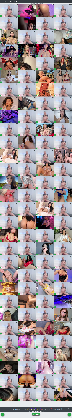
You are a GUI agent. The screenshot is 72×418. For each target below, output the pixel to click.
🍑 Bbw (45, 408)
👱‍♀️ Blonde (32, 408)
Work (35, 411)
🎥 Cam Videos (49, 409)
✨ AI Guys (38, 409)
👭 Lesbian (56, 408)
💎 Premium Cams (18, 409)
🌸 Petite (49, 408)
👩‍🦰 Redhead (41, 408)
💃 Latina (10, 408)
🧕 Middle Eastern (20, 408)
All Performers (40, 411)
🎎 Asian (2, 408)
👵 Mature (25, 408)
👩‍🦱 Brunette (37, 408)
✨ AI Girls (28, 409)
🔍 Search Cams (59, 409)
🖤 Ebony (6, 408)
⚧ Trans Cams (12, 409)
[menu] (2, 414)
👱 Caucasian (14, 408)
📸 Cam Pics (54, 409)
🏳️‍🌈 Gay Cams (69, 408)
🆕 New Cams (63, 408)
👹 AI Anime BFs (43, 409)
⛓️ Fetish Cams (24, 409)
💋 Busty (52, 408)
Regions (33, 411)
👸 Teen (29, 408)
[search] (69, 414)
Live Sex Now (36, 414)
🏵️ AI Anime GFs (33, 409)
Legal (43, 411)
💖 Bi (60, 408)
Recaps (37, 411)
